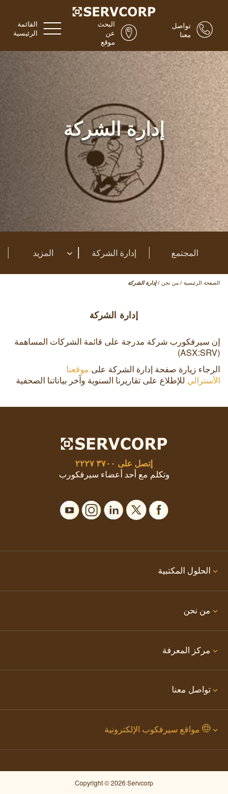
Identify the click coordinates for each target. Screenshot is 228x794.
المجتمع (184, 253)
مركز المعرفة (186, 650)
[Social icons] (158, 506)
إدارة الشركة (114, 253)
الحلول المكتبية (184, 570)
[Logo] (114, 10)
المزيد (43, 253)
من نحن (197, 610)
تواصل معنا (191, 689)
